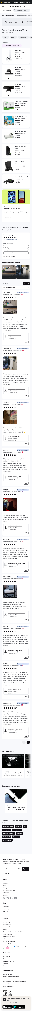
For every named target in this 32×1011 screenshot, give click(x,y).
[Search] (14, 10)
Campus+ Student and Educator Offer (13, 931)
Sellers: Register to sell (9, 936)
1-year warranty (7, 924)
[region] (16, 272)
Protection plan (7, 927)
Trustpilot (5, 895)
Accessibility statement (9, 890)
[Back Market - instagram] (4, 898)
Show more (6, 330)
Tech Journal (6, 956)
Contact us (6, 906)
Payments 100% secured (9, 944)
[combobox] (5, 37)
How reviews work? (10, 256)
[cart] (28, 6)
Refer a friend (6, 922)
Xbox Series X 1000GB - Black (15, 526)
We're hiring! (6, 892)
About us (5, 883)
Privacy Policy (6, 984)
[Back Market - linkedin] (15, 898)
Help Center (6, 909)
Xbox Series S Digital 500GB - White (16, 389)
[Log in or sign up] (24, 6)
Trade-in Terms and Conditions (11, 976)
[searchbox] (23, 10)
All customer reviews (8, 961)
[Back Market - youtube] (11, 898)
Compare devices (7, 958)
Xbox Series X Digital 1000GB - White (16, 563)
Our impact (6, 888)
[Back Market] (16, 6)
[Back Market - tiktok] (7, 898)
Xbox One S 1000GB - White (14, 335)
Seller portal (6, 939)
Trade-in (5, 929)
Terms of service (7, 974)
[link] (8, 218)
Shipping (5, 911)
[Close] (28, 998)
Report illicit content (8, 986)
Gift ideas (5, 963)
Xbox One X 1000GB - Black (14, 689)
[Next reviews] (28, 742)
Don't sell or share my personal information (14, 981)
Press (4, 885)
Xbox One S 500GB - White (14, 436)
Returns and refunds (8, 914)
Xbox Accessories (22, 15)
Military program (7, 934)
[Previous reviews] (24, 742)
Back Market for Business (9, 941)
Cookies (5, 979)
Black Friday (6, 966)
